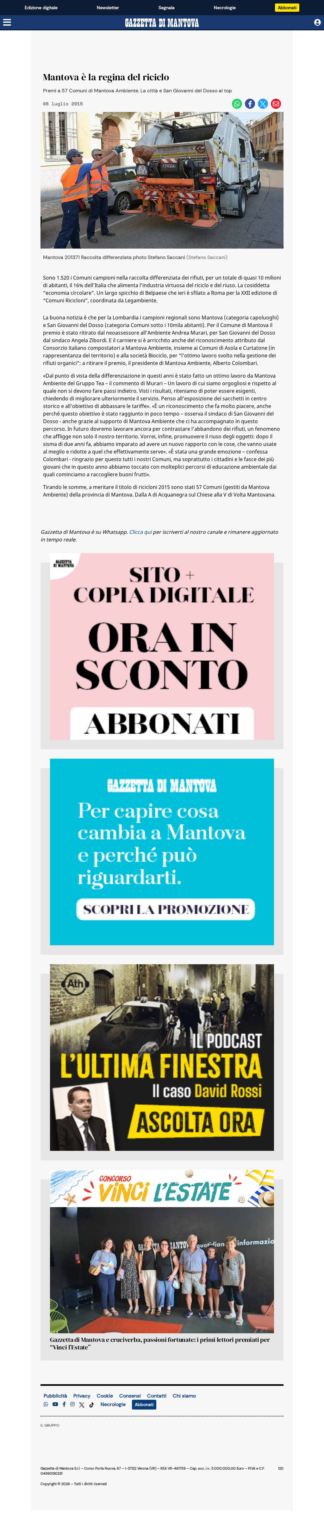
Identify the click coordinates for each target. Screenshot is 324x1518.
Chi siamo (184, 1395)
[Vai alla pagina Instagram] (72, 1404)
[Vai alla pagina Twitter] (82, 1404)
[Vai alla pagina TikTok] (91, 1404)
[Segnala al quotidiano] (46, 1404)
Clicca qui (140, 531)
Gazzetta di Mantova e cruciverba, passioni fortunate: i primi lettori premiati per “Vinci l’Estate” (160, 1343)
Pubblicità (55, 1395)
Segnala (167, 7)
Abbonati (287, 7)
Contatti (156, 1395)
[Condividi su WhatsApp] (237, 104)
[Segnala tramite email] (276, 104)
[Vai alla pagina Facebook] (64, 1404)
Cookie (105, 1395)
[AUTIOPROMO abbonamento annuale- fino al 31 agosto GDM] (162, 646)
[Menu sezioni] (7, 23)
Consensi (130, 1395)
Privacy (81, 1395)
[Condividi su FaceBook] (250, 104)
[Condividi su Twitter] (263, 104)
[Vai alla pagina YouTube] (55, 1404)
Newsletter (108, 7)
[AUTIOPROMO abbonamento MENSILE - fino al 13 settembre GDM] (162, 852)
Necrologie (225, 7)
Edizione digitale (41, 7)
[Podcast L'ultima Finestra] (162, 1057)
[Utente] (317, 22)
